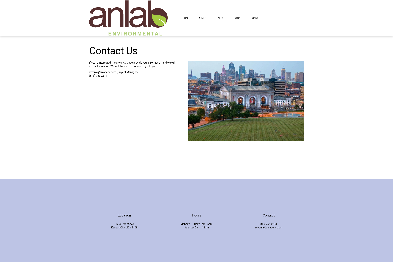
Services (202, 18)
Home (185, 18)
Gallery (237, 18)
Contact (255, 18)
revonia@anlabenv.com (102, 72)
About (220, 18)
